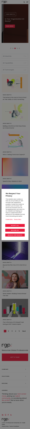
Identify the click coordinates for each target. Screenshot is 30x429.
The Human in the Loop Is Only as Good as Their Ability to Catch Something (14, 98)
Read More (8, 26)
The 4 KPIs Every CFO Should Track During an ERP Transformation (13, 323)
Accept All (15, 225)
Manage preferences (15, 235)
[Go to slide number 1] (10, 48)
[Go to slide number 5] (19, 48)
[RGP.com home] (5, 2)
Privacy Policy (5, 426)
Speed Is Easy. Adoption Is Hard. (12, 181)
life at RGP (6, 400)
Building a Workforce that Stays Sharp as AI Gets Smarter (14, 127)
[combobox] (13, 56)
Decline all (15, 230)
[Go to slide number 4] (17, 48)
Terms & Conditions (14, 426)
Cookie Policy (9, 219)
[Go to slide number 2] (12, 48)
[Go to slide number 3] (15, 48)
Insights (8, 14)
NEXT (24, 331)
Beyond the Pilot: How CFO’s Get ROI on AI (14, 266)
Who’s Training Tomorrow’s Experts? (14, 154)
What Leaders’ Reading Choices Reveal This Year (14, 294)
